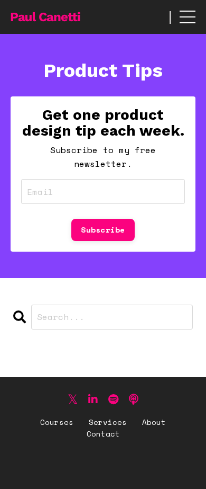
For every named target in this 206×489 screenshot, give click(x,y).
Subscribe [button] (103, 229)
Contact (103, 433)
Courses (56, 422)
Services (108, 422)
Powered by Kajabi (103, 461)
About (154, 422)
